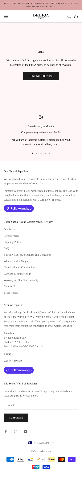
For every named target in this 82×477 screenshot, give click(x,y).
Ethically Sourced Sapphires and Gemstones (27, 254)
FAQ (6, 248)
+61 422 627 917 (13, 361)
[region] (41, 131)
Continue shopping (41, 76)
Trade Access (11, 292)
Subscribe (16, 417)
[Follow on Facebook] (6, 431)
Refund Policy (11, 235)
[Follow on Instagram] (16, 431)
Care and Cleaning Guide (17, 273)
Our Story (9, 229)
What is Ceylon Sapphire (17, 261)
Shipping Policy (12, 242)
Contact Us (10, 286)
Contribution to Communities (19, 267)
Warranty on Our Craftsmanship (21, 280)
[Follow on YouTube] (25, 431)
